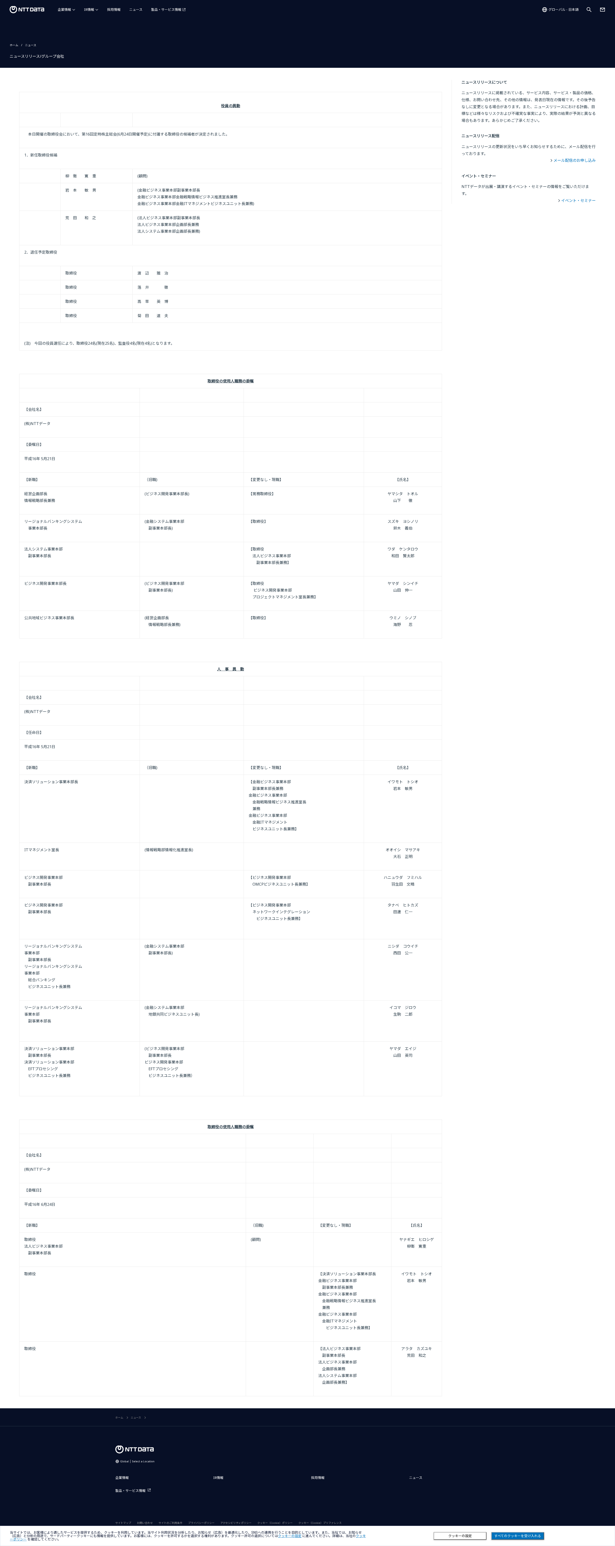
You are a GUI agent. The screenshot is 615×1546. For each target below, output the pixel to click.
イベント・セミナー (578, 200)
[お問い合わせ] (602, 10)
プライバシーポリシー (201, 1523)
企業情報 (64, 9)
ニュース (135, 9)
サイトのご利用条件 (170, 1523)
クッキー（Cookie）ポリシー (275, 1523)
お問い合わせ (145, 1523)
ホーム (14, 45)
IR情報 (89, 9)
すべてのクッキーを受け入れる (517, 1536)
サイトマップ (123, 1523)
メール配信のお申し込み (575, 160)
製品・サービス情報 (166, 9)
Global (137, 1461)
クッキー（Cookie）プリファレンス (320, 1523)
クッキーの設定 (460, 1536)
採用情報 (114, 9)
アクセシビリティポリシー (236, 1523)
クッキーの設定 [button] (289, 1536)
